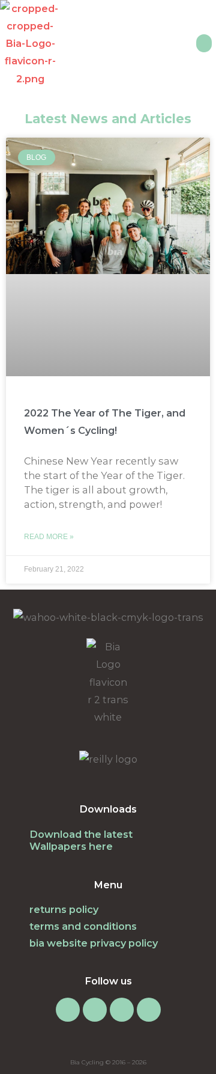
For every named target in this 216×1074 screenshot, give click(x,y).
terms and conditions (83, 926)
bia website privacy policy (93, 943)
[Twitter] (122, 1010)
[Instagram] (68, 1010)
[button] (204, 43)
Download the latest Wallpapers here (81, 840)
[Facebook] (95, 1010)
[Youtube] (149, 1010)
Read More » (49, 536)
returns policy (63, 909)
